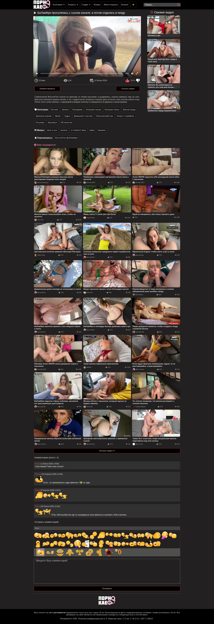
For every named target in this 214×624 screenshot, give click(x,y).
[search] (178, 5)
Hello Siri (89, 292)
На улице (40, 122)
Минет (58, 116)
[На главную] (107, 604)
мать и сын (52, 130)
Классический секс (104, 116)
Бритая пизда (129, 110)
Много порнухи (111, 5)
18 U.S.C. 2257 (138, 619)
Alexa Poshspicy (42, 182)
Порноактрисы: (45, 138)
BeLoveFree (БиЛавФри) (66, 138)
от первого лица (78, 130)
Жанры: (41, 130)
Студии (84, 5)
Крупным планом (44, 116)
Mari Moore (139, 295)
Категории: (43, 110)
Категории (57, 5)
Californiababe (140, 407)
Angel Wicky (90, 218)
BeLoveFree (90, 257)
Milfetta (88, 367)
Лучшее (124, 5)
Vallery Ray (41, 255)
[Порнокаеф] (42, 4)
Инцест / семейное (125, 116)
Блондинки (77, 110)
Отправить (107, 588)
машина (101, 130)
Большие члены (112, 110)
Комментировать (47, 89)
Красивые (52, 122)
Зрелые (65, 110)
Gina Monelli (139, 332)
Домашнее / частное (83, 116)
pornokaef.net (60, 612)
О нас (126, 619)
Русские (54, 110)
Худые (67, 116)
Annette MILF (90, 182)
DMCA (150, 619)
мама (91, 130)
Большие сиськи (93, 110)
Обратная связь (115, 619)
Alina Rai (40, 220)
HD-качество (66, 122)
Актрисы (72, 5)
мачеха (64, 130)
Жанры (97, 5)
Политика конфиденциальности (91, 619)
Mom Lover (139, 444)
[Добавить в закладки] (133, 5)
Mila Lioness (139, 369)
